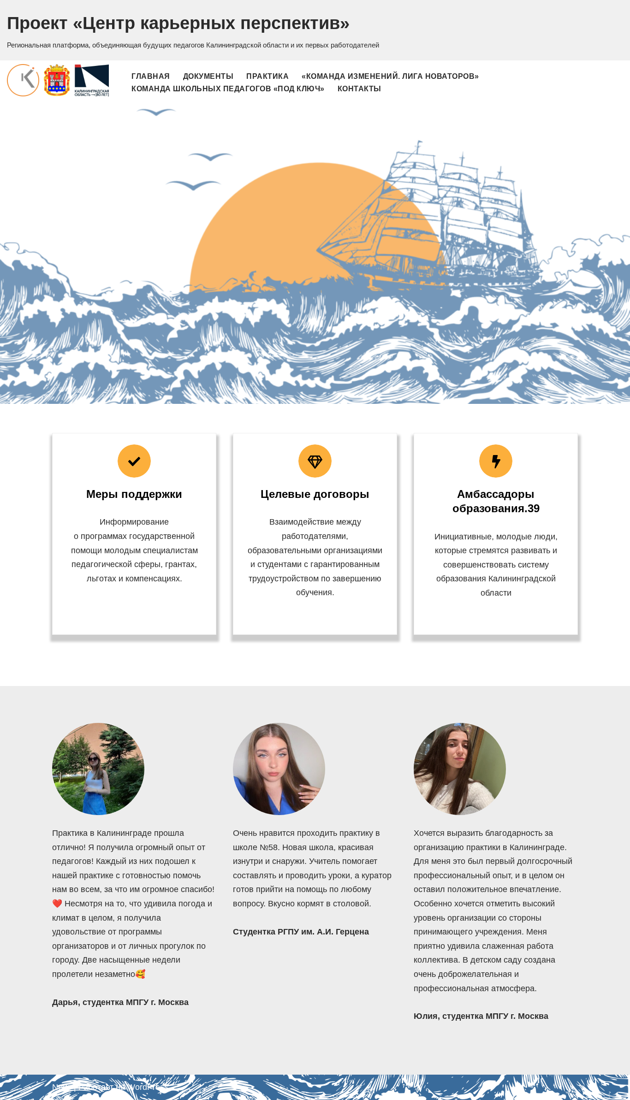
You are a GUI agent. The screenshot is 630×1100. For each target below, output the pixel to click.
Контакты (359, 88)
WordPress (147, 1087)
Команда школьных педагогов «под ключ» (228, 88)
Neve (61, 1087)
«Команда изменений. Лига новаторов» (390, 76)
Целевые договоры (315, 494)
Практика (267, 76)
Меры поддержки (134, 494)
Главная (150, 76)
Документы (208, 76)
